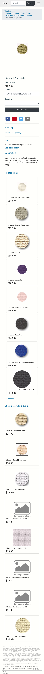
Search (30, 3)
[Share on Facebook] (8, 119)
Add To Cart (22, 110)
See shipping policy (13, 133)
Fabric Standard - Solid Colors (18, 13)
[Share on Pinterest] (14, 119)
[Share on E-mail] (27, 119)
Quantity (8, 99)
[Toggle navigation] (39, 3)
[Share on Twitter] (21, 119)
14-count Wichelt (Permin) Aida (19, 15)
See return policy (12, 148)
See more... (11, 399)
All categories (9, 11)
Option (8, 89)
